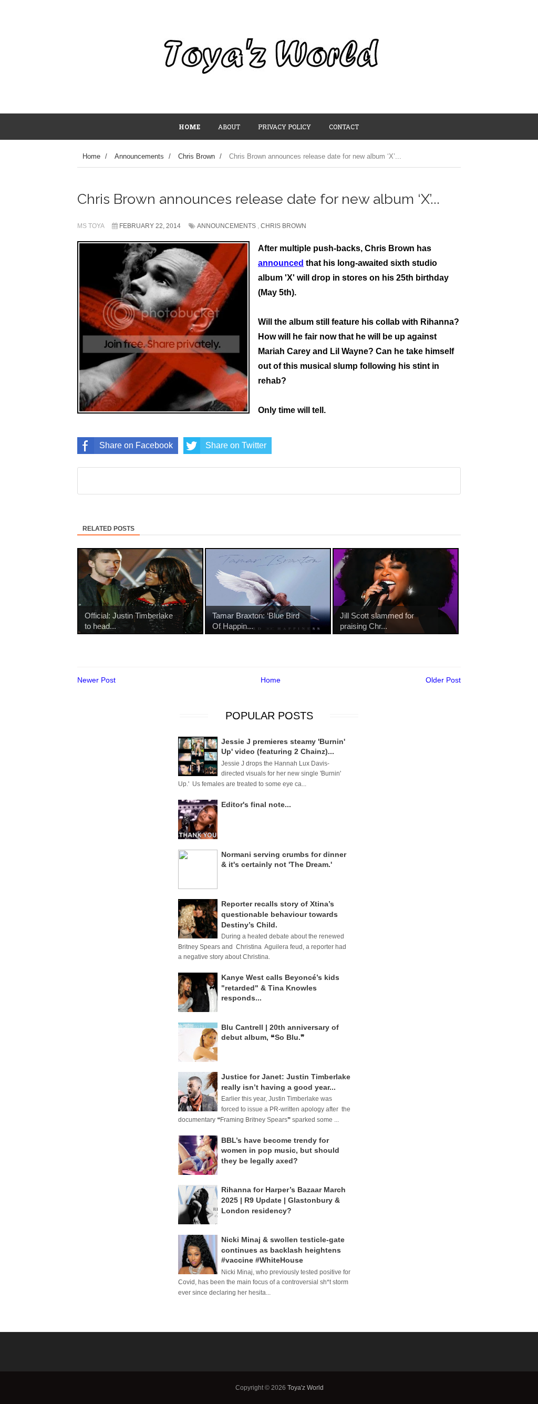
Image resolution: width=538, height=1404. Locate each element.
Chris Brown (283, 226)
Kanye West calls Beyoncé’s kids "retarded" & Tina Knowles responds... (280, 987)
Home (271, 680)
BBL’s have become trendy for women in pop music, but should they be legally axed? (280, 1150)
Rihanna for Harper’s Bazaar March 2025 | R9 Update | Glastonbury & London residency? (283, 1199)
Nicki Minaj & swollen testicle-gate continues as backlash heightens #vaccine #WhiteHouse (283, 1249)
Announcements (226, 226)
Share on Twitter (235, 445)
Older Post (443, 680)
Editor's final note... (256, 804)
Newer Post (96, 680)
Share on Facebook (136, 445)
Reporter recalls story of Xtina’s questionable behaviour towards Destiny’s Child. (279, 914)
